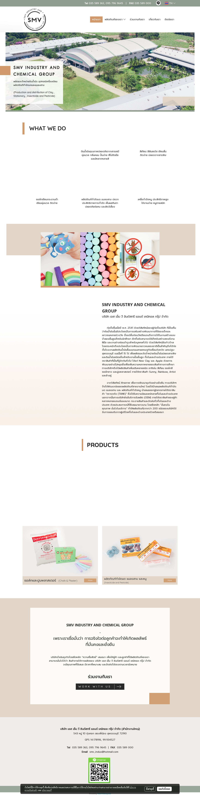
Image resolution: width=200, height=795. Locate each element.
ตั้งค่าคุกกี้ (150, 789)
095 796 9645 (114, 3)
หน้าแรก (96, 19)
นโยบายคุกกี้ (47, 790)
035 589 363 (96, 3)
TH (170, 3)
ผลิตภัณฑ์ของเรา (114, 19)
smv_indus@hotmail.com (104, 752)
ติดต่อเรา (169, 19)
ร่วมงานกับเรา (137, 19)
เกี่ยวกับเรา (154, 19)
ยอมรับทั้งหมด (164, 789)
